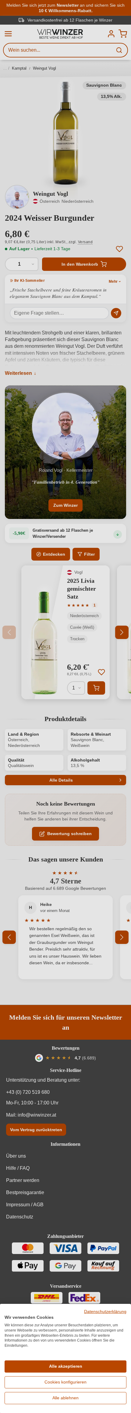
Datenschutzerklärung (105, 1311)
